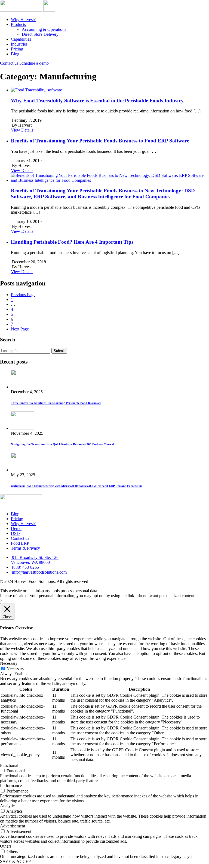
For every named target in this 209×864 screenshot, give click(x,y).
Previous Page (23, 294)
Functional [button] (9, 765)
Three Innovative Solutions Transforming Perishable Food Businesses (56, 402)
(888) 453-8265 (25, 567)
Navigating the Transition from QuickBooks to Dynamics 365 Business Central (62, 444)
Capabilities (21, 39)
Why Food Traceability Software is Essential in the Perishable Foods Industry (97, 100)
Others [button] (5, 846)
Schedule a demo (34, 63)
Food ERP (20, 543)
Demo (16, 528)
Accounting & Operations (44, 29)
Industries (19, 44)
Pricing (17, 49)
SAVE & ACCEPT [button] (16, 861)
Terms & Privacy (25, 548)
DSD (15, 533)
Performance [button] (11, 785)
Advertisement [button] (12, 826)
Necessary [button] (9, 663)
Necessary (15, 668)
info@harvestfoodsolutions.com (39, 572)
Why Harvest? (23, 19)
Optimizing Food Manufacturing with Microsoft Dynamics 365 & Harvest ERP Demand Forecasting (77, 485)
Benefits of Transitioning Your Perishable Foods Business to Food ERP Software (100, 141)
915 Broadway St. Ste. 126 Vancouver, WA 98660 (35, 560)
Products (18, 24)
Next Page (20, 329)
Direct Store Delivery (40, 34)
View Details (22, 130)
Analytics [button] (8, 805)
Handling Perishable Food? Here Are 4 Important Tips (72, 242)
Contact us (9, 63)
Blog (15, 54)
